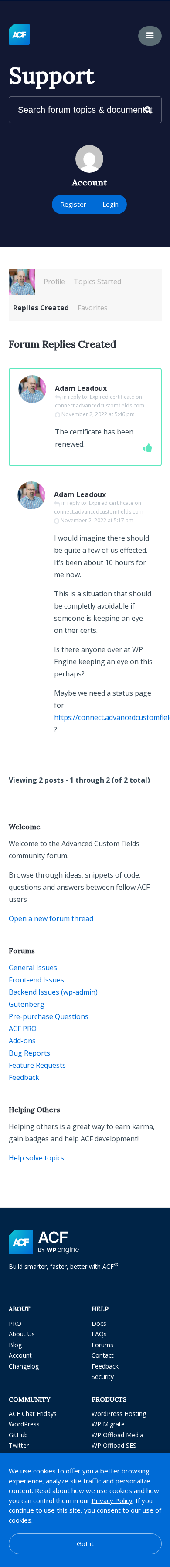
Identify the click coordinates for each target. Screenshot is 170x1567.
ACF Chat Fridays (33, 1413)
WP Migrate (108, 1424)
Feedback (24, 1077)
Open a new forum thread (51, 918)
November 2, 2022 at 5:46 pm (98, 414)
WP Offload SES (114, 1445)
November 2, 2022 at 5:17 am (97, 520)
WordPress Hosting (119, 1413)
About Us (22, 1334)
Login (110, 204)
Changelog (24, 1366)
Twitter (19, 1445)
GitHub (18, 1435)
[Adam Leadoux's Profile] (22, 282)
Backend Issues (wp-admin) (53, 992)
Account (20, 1355)
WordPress (24, 1424)
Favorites (93, 308)
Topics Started (97, 281)
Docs (99, 1323)
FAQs (99, 1334)
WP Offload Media (117, 1435)
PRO (15, 1323)
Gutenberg (26, 1004)
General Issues (33, 967)
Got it (85, 1543)
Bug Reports (29, 1053)
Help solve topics (36, 1158)
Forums (102, 1345)
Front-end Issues (36, 980)
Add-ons (22, 1041)
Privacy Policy (112, 1500)
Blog (15, 1345)
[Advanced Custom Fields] (19, 35)
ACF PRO (23, 1028)
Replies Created (41, 308)
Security (103, 1376)
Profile (54, 281)
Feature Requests (37, 1065)
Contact (103, 1355)
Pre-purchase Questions (48, 1016)
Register (73, 204)
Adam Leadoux (81, 388)
